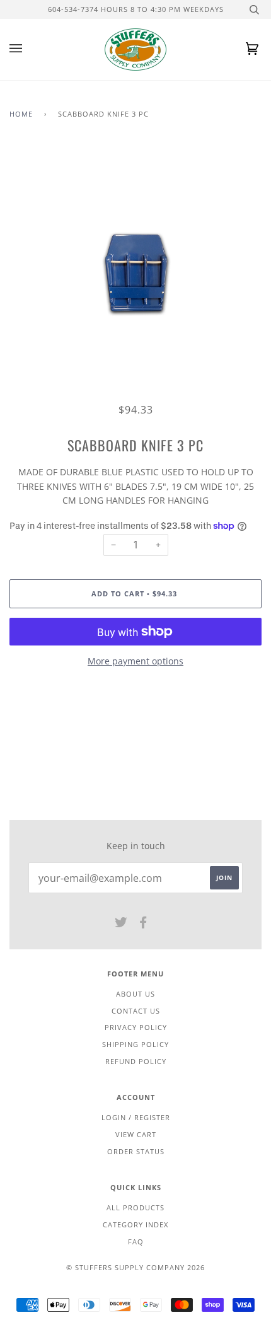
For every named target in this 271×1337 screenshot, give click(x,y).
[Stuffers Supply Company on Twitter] (121, 924)
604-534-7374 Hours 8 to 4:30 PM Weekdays (136, 9)
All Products (135, 1207)
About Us (135, 993)
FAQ (136, 1241)
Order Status (135, 1151)
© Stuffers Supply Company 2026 (135, 1267)
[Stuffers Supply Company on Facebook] (143, 924)
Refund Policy (135, 1061)
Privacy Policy (136, 1027)
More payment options (135, 661)
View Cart (135, 1134)
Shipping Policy (135, 1044)
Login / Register (135, 1117)
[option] (135, 274)
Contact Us (136, 1011)
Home (21, 114)
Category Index (135, 1224)
